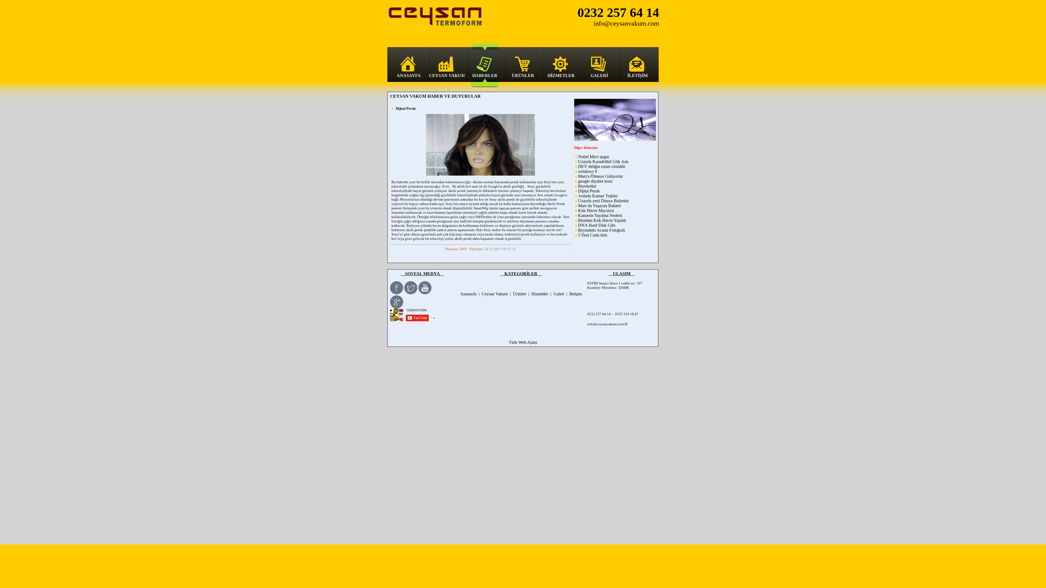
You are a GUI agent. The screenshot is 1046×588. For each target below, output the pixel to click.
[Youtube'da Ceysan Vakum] (424, 292)
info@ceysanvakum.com (605, 324)
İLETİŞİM (637, 75)
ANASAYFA (409, 75)
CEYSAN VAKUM (446, 75)
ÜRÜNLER (523, 75)
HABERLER (484, 75)
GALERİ (599, 75)
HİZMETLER (561, 75)
